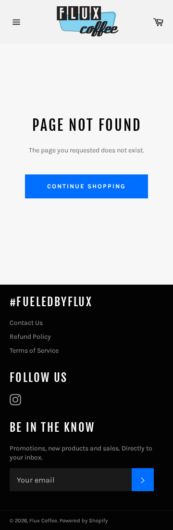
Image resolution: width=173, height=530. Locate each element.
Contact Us (26, 323)
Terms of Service (34, 350)
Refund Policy (30, 337)
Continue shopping (86, 186)
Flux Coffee (43, 521)
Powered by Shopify (84, 521)
